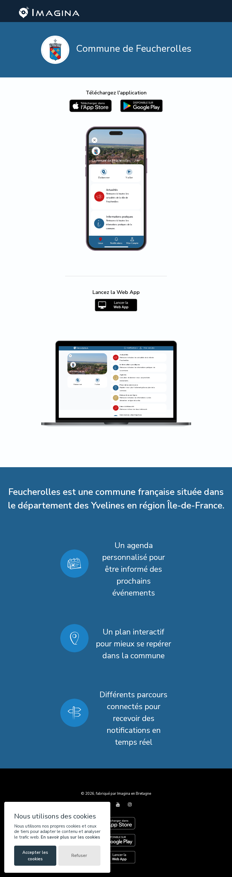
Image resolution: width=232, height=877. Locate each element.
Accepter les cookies (35, 856)
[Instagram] (130, 805)
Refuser (79, 855)
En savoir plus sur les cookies (70, 837)
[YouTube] (118, 805)
